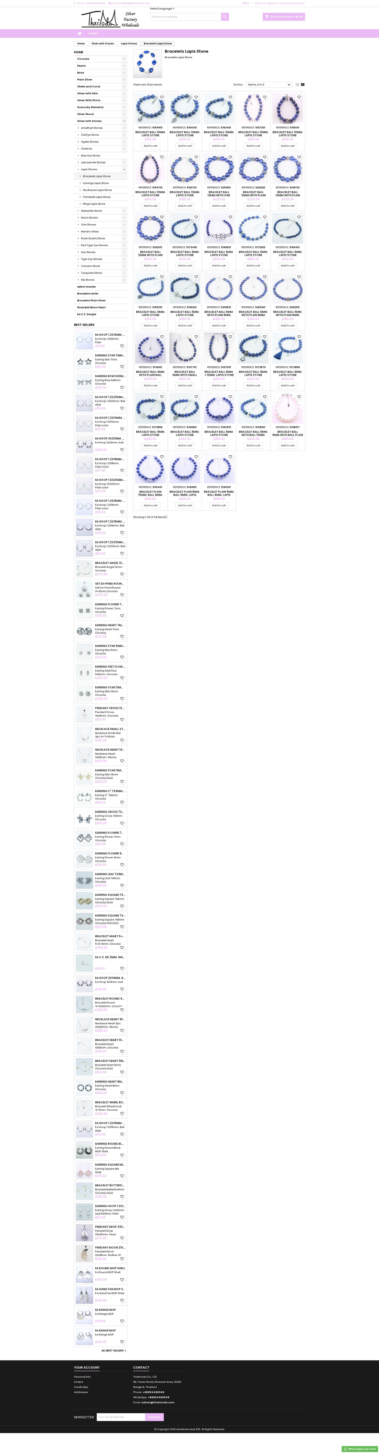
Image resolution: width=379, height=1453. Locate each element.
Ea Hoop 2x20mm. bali (110, 438)
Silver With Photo (88, 100)
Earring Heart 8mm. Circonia (110, 1081)
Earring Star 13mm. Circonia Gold (110, 770)
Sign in (271, 3)
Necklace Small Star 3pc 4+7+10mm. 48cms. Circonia (110, 729)
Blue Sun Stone (90, 155)
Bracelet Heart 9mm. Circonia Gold (110, 1060)
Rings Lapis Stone (94, 204)
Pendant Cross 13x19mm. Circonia (110, 708)
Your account (87, 1367)
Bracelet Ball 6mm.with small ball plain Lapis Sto (185, 375)
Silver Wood (85, 114)
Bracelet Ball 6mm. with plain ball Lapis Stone (150, 375)
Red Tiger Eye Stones (94, 245)
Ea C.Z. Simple (86, 314)
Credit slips (81, 1387)
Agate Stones (90, 142)
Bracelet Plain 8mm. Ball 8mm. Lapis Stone (185, 495)
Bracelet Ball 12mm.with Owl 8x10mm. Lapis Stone (219, 195)
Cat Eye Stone (90, 135)
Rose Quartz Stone (93, 238)
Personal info (82, 1377)
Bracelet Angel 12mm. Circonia (110, 562)
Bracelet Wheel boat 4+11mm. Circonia (110, 1102)
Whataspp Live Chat (362, 1449)
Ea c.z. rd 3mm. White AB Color (110, 957)
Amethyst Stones (92, 128)
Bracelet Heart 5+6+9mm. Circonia (110, 936)
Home (93, 34)
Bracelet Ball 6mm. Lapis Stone (184, 253)
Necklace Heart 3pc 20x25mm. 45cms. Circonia (110, 1019)
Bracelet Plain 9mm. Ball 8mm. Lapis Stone (219, 495)
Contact (141, 1367)
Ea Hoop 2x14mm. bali (110, 977)
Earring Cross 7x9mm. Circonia (110, 811)
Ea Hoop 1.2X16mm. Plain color (110, 500)
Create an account (292, 3)
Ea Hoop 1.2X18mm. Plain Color (110, 459)
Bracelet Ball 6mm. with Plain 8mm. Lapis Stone (219, 315)
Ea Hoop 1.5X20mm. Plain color (110, 479)
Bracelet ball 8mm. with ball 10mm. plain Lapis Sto (253, 435)
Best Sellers (84, 324)
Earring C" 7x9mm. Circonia (110, 791)
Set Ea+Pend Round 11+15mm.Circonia (110, 583)
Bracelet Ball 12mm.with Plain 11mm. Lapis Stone (150, 255)
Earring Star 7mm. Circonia (110, 355)
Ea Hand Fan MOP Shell (110, 1289)
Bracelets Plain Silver (91, 300)
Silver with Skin (87, 93)
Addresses (81, 1392)
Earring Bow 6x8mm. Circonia (110, 376)
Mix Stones (88, 280)
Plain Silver (84, 79)
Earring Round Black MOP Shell (110, 1143)
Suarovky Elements (90, 107)
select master (86, 287)
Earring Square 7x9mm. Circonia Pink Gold (110, 915)
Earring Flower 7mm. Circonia (110, 604)
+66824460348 (95, 3)
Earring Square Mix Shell (110, 1164)
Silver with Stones (89, 121)
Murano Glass (90, 231)
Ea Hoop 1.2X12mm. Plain (110, 334)
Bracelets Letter (88, 293)
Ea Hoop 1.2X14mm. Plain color (110, 417)
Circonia (83, 59)
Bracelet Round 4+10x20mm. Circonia (110, 998)
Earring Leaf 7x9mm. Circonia (110, 874)
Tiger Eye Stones (91, 259)
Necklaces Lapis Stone (97, 190)
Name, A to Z (269, 84)
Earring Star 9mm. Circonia (110, 646)
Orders (78, 1382)
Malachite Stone (91, 211)
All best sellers (114, 1350)
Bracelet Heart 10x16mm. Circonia (110, 1040)
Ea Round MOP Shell (110, 1268)
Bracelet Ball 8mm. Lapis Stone (253, 373)
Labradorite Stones (93, 162)
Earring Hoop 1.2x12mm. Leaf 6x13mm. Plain (110, 1206)
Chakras (86, 148)
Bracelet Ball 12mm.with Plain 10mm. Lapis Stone (253, 195)
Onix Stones (88, 224)
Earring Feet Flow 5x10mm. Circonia (110, 666)
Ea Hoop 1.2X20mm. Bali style (110, 397)
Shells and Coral (88, 86)
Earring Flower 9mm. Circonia (110, 853)
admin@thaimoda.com (135, 3)
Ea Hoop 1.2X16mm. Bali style (110, 521)
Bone (80, 73)
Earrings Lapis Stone (96, 183)
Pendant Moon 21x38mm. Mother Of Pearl (110, 1247)
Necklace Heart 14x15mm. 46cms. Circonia (110, 749)
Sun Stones (88, 252)
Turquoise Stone (91, 273)
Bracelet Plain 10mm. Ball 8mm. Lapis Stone (150, 495)
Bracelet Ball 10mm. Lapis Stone (150, 133)
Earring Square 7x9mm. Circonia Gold (110, 894)
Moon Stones (89, 218)
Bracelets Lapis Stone (97, 176)
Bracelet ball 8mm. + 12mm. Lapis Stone (219, 373)
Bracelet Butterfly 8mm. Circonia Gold (110, 1185)
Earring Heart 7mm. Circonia (110, 625)
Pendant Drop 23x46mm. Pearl (110, 1226)
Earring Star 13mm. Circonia (110, 687)
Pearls (81, 66)
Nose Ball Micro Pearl (91, 307)
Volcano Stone (90, 266)
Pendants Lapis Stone (97, 197)
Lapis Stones (89, 169)
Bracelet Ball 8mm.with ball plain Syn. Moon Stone (287, 435)
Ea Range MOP (105, 1309)
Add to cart (150, 146)
